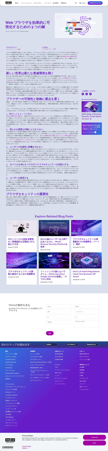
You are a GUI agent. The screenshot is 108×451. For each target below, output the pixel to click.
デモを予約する (71, 344)
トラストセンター (84, 389)
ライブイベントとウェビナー (62, 370)
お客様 (81, 375)
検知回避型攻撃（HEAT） (37, 367)
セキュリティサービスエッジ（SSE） (40, 375)
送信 (50, 333)
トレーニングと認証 (85, 359)
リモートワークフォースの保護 (13, 49)
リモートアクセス (10, 370)
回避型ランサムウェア (11, 400)
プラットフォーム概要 (11, 354)
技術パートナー (84, 386)
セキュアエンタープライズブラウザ (14, 376)
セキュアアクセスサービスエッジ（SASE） (39, 371)
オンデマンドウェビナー (61, 378)
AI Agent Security (10, 359)
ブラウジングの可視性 (11, 389)
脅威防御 (7, 379)
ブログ (56, 367)
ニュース (57, 375)
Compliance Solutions (11, 395)
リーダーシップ (84, 378)
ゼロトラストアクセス (11, 422)
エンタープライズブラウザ (37, 365)
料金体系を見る (91, 344)
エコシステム (37, 3)
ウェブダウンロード (10, 420)
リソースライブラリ (60, 384)
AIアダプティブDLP (10, 356)
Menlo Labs (58, 372)
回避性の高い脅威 (15, 116)
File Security (8, 367)
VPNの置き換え (9, 417)
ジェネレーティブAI (10, 409)
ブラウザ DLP (9, 365)
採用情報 (82, 370)
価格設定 (63, 3)
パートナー (82, 384)
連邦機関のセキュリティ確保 (13, 411)
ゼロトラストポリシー (36, 380)
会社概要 (82, 367)
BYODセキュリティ (10, 392)
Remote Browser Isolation (12, 373)
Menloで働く (83, 381)
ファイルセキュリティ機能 (12, 403)
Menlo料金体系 (59, 354)
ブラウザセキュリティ (47, 49)
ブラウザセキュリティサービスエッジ (15, 386)
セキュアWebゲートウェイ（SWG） (40, 377)
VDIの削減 (8, 414)
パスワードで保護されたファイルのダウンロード (23, 139)
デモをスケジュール (95, 3)
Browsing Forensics (10, 362)
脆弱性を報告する (84, 354)
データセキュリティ (10, 397)
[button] (16, 3)
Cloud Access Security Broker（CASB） (41, 362)
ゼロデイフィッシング (11, 425)
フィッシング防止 (35, 354)
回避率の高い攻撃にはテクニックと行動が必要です (59, 135)
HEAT (54, 49)
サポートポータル (84, 356)
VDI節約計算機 (59, 359)
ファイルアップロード (11, 406)
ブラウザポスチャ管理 (36, 356)
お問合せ (48, 344)
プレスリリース (59, 381)
